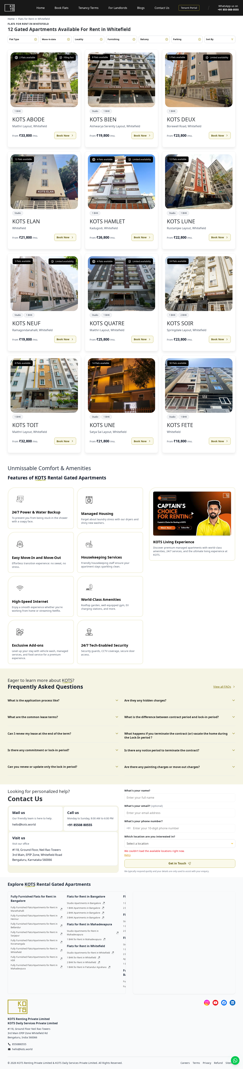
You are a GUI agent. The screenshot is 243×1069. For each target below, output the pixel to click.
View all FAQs (222, 687)
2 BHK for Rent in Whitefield (81, 962)
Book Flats (61, 8)
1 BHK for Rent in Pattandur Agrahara (86, 967)
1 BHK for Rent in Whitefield (81, 957)
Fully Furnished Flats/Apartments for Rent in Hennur (34, 917)
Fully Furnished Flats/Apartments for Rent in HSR (34, 958)
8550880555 (19, 1044)
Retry (127, 855)
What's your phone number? (143, 821)
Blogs (141, 8)
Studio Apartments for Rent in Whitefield (88, 952)
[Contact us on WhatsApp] (235, 1060)
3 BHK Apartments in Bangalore (83, 917)
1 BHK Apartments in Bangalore (83, 907)
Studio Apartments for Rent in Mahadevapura (83, 932)
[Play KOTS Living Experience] (192, 514)
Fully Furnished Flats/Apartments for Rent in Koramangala (34, 942)
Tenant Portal (189, 7)
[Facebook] (224, 1003)
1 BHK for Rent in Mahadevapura (84, 939)
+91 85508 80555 (79, 825)
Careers (185, 1063)
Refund (218, 1063)
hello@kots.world (24, 824)
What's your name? (137, 790)
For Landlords (118, 8)
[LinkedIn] (232, 1003)
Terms (196, 1063)
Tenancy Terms (88, 8)
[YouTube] (215, 1003)
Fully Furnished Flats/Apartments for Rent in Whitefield (34, 950)
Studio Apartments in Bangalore (84, 903)
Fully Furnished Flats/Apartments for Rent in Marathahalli (34, 909)
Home (40, 8)
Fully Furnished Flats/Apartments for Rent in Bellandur (34, 925)
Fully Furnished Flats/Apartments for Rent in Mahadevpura (34, 966)
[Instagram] (207, 1003)
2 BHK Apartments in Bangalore (83, 912)
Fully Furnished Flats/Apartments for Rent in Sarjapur (34, 934)
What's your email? (143, 806)
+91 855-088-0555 (228, 9)
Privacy (207, 1063)
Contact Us (162, 8)
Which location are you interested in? (149, 836)
